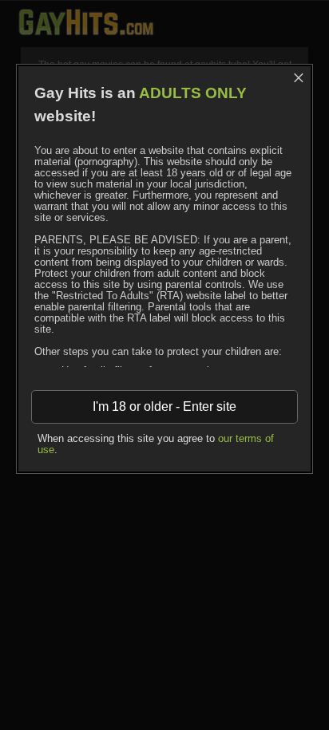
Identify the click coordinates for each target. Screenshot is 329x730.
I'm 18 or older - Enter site (164, 406)
